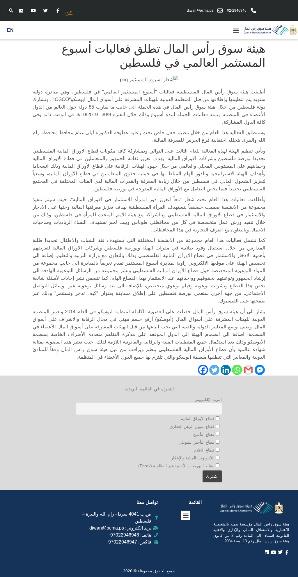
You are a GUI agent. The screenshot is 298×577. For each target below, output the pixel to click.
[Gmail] (248, 370)
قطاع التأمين (204, 434)
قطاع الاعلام (205, 450)
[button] (11, 10)
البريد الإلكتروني (208, 399)
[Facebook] (203, 370)
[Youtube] (33, 10)
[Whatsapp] (237, 370)
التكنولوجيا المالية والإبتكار (193, 458)
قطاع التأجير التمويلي (197, 442)
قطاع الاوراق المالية (198, 418)
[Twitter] (45, 10)
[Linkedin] (21, 10)
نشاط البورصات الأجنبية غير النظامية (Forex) (177, 465)
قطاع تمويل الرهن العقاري (193, 426)
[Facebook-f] (58, 10)
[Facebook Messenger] (260, 370)
